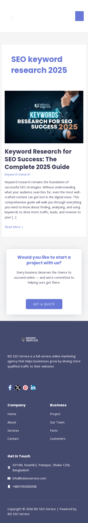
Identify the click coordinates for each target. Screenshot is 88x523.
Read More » (14, 226)
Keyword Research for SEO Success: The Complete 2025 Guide (38, 159)
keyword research (17, 174)
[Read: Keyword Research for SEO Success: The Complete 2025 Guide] (44, 116)
